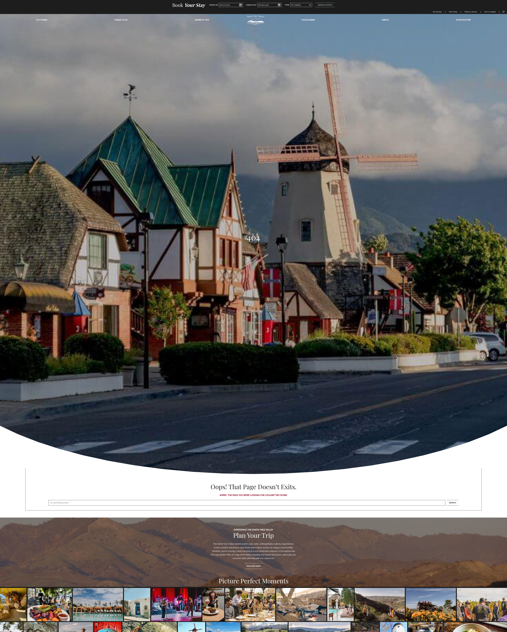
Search (452, 503)
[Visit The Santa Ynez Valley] (255, 20)
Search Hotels (325, 5)
